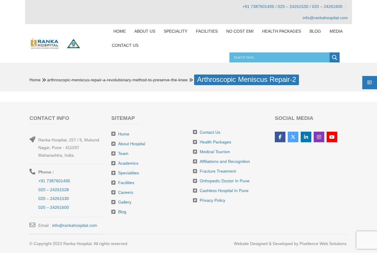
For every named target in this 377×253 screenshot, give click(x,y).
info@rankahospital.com (74, 225)
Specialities (128, 173)
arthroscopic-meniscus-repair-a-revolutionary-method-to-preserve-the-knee (117, 79)
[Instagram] (319, 137)
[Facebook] (280, 137)
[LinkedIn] (306, 137)
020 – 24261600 (53, 207)
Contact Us (210, 132)
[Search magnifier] (335, 57)
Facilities (126, 182)
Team (123, 153)
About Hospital (131, 143)
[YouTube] (332, 137)
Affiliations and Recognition (225, 161)
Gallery (124, 202)
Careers (125, 192)
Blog (122, 211)
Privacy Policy (212, 200)
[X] (293, 137)
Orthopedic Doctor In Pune (224, 180)
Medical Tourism (215, 151)
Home (35, 79)
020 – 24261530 (53, 198)
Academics (128, 163)
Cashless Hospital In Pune (224, 190)
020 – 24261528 (53, 189)
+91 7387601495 (54, 180)
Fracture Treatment (218, 171)
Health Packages (215, 142)
